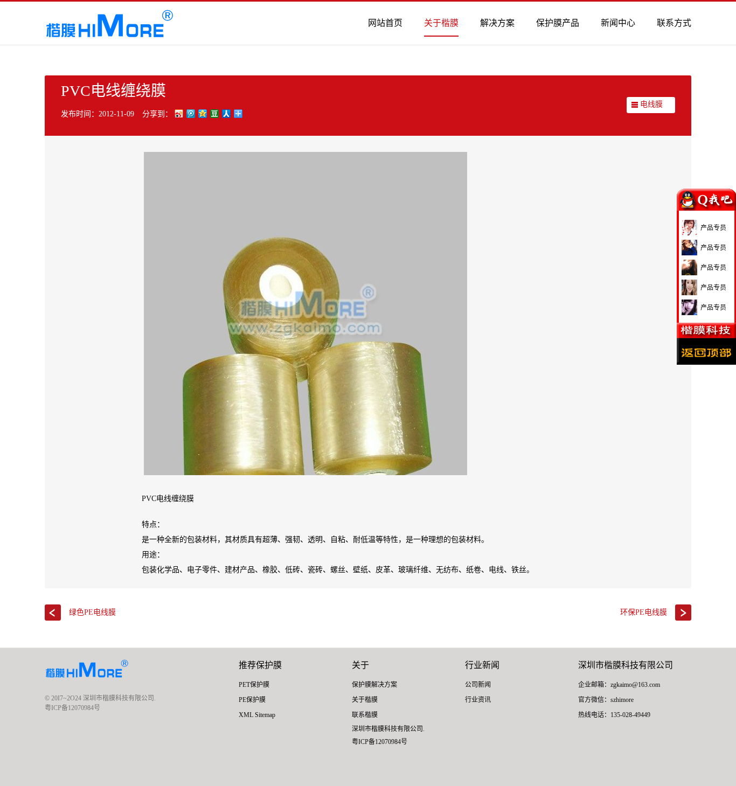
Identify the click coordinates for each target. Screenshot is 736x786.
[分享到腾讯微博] (190, 113)
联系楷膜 (365, 715)
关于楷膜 (441, 22)
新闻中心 (618, 22)
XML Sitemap (257, 715)
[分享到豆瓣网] (214, 113)
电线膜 (651, 104)
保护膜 (269, 665)
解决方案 (497, 22)
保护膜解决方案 (374, 684)
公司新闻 (478, 684)
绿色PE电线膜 (92, 612)
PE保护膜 (252, 700)
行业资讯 (478, 700)
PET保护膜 (254, 684)
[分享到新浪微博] (178, 113)
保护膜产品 (557, 22)
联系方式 (674, 22)
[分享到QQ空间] (202, 113)
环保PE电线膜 (643, 612)
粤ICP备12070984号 (72, 708)
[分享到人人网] (226, 113)
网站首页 (385, 22)
